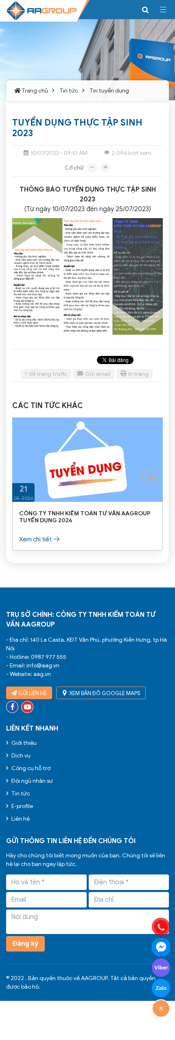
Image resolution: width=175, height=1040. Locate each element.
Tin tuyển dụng (108, 90)
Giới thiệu (23, 743)
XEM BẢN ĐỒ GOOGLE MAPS (104, 693)
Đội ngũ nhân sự (31, 780)
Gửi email (97, 374)
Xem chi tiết (35, 539)
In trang (138, 374)
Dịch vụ (20, 755)
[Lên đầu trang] (161, 1008)
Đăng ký (25, 944)
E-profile (21, 806)
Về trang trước (48, 374)
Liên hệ (20, 818)
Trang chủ (35, 90)
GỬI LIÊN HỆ (32, 693)
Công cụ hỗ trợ (30, 768)
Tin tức (68, 90)
